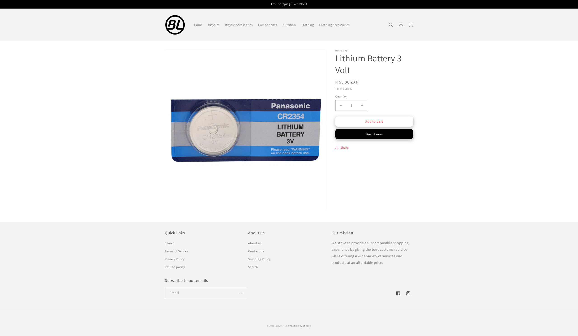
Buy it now (374, 134)
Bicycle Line (282, 325)
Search (170, 243)
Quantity (341, 96)
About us (254, 243)
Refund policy (175, 267)
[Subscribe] (241, 293)
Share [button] (344, 148)
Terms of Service (177, 251)
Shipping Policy (259, 259)
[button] (391, 25)
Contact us (256, 251)
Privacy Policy (174, 259)
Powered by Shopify (300, 325)
